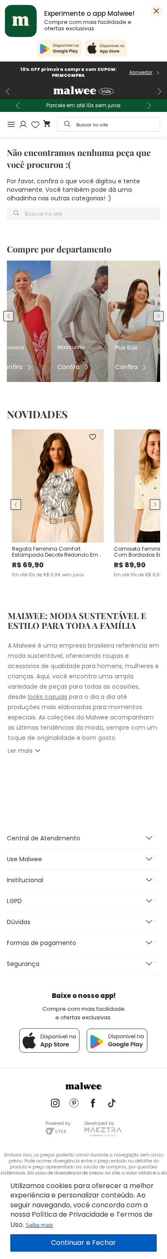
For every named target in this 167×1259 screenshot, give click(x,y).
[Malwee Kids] (83, 91)
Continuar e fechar (83, 1243)
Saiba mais (39, 1224)
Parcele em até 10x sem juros (83, 106)
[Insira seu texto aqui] (55, 1104)
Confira (11, 367)
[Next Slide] (159, 91)
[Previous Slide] (8, 91)
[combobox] (108, 124)
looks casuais (47, 697)
